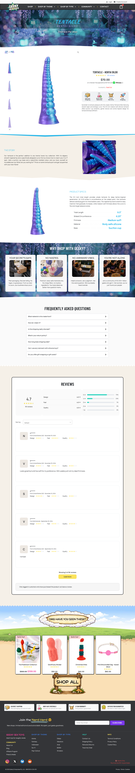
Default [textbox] (26, 423)
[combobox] (47, 422)
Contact (104, 6)
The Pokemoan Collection (28, 665)
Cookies (127, 769)
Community (86, 6)
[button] (9, 52)
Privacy (118, 769)
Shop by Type (67, 6)
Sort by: (22, 422)
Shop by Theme (45, 6)
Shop (30, 6)
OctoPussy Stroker (54, 665)
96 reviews (111, 75)
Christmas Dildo (81, 665)
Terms (122, 769)
